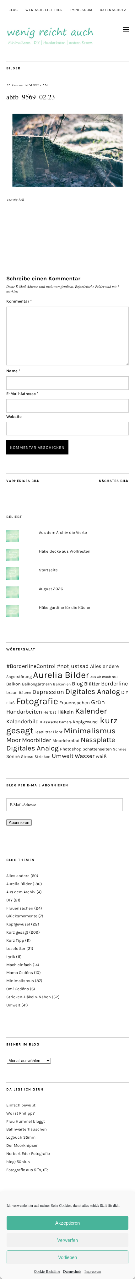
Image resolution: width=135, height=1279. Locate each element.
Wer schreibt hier (44, 10)
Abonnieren (19, 822)
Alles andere (104, 666)
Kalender (91, 710)
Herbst (49, 712)
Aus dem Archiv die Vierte (63, 532)
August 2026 (51, 588)
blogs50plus (18, 1161)
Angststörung (19, 676)
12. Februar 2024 (19, 85)
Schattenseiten (97, 749)
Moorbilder (36, 740)
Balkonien (62, 684)
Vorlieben (67, 1257)
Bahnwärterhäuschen (26, 1129)
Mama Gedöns (19, 972)
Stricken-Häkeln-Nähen (28, 997)
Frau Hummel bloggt (25, 1121)
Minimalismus (90, 730)
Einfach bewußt (20, 1105)
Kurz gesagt (17, 932)
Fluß (10, 702)
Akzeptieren (67, 1223)
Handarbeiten (24, 711)
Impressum (92, 1271)
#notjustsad (73, 666)
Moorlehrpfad (65, 740)
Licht (57, 732)
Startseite (48, 570)
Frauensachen (74, 702)
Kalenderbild (22, 721)
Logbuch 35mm (20, 1137)
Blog (13, 10)
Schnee (119, 749)
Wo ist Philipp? (20, 1113)
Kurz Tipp (15, 940)
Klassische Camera (56, 722)
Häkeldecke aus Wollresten (64, 551)
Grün (98, 702)
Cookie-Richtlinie (47, 1271)
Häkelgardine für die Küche (64, 607)
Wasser (84, 756)
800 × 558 (40, 85)
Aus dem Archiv (20, 892)
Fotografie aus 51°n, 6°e (27, 1169)
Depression (48, 691)
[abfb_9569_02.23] (67, 191)
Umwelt (62, 756)
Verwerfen (67, 1240)
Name (13, 371)
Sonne (13, 756)
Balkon (13, 684)
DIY (124, 692)
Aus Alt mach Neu (103, 677)
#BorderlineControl (31, 666)
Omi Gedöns (17, 988)
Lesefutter (43, 732)
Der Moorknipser (22, 1145)
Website (14, 416)
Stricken (43, 756)
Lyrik (10, 956)
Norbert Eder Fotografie (28, 1153)
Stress (27, 756)
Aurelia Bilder (61, 675)
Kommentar (19, 301)
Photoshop (70, 748)
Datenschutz (72, 1271)
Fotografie (37, 701)
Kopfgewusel (86, 722)
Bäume (25, 692)
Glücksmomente (21, 916)
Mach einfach (19, 964)
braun (12, 692)
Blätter (92, 684)
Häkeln (65, 712)
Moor (13, 740)
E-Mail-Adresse (22, 393)
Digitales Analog (92, 691)
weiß (101, 756)
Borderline (114, 683)
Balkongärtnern (37, 684)
